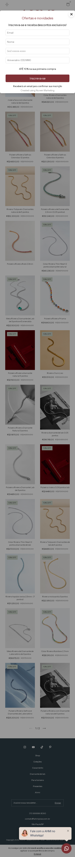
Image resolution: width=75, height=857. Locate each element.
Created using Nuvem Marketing (37, 90)
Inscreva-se (38, 78)
